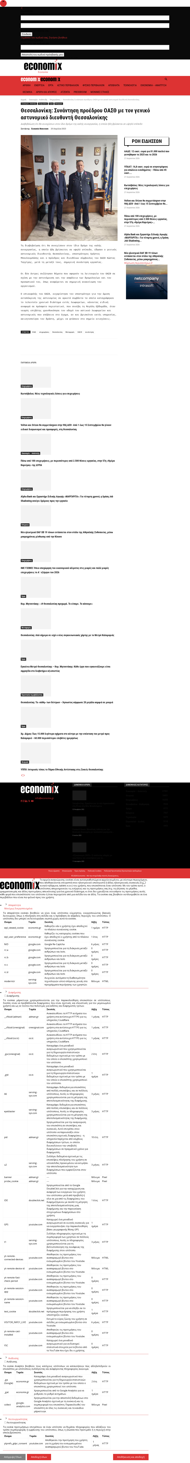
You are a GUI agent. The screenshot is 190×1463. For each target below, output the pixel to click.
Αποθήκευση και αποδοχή (131, 1457)
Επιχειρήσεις (55, 99)
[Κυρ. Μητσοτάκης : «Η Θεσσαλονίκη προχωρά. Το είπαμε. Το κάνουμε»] (69, 587)
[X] (53, 349)
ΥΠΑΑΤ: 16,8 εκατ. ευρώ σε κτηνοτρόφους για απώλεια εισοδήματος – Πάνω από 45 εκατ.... (146, 169)
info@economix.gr (44, 798)
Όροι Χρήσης (80, 871)
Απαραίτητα (14, 905)
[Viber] (72, 349)
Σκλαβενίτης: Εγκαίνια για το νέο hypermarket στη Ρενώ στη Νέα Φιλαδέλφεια (93, 804)
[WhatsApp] (65, 349)
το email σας (27, 51)
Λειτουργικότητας (18, 1419)
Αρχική (26, 85)
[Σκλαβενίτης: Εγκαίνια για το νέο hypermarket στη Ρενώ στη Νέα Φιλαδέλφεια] (95, 795)
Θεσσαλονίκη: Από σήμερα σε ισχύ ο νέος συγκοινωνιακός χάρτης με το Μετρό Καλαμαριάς (67, 635)
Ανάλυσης (13, 1358)
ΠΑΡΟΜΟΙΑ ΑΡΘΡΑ (28, 362)
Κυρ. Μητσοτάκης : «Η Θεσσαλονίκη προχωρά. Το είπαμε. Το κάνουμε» (57, 603)
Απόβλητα (113, 85)
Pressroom (80, 91)
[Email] (85, 349)
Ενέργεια (39, 85)
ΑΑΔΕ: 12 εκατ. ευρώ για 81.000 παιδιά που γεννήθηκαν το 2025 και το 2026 (146, 153)
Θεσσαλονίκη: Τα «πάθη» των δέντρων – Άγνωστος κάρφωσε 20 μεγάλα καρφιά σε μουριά (67, 702)
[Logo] (31, 80)
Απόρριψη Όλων (13, 1457)
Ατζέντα (65, 91)
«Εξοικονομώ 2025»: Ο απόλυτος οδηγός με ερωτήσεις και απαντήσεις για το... (92, 856)
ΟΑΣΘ (79, 332)
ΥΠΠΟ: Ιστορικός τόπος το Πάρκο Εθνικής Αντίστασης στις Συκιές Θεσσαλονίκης (62, 769)
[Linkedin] (78, 349)
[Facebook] (46, 349)
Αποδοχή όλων (39, 1457)
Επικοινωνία (67, 871)
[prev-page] (22, 775)
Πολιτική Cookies (94, 871)
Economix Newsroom (39, 128)
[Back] (22, 8)
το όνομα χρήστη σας (32, 21)
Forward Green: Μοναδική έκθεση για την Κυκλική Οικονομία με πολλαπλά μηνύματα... (93, 830)
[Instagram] (23, 801)
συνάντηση (89, 332)
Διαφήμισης (14, 992)
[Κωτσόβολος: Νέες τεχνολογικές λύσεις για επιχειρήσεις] (69, 377)
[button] (166, 79)
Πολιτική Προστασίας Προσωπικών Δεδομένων (123, 871)
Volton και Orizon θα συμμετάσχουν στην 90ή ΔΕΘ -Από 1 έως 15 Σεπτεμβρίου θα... (145, 202)
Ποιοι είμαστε (54, 871)
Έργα (50, 85)
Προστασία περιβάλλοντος (32, 695)
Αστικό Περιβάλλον (68, 85)
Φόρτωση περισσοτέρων (137, 262)
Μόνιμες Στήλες (100, 91)
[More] (98, 349)
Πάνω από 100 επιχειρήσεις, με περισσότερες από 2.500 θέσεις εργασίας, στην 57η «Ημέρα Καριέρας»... (145, 219)
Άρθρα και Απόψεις (46, 91)
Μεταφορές (58, 104)
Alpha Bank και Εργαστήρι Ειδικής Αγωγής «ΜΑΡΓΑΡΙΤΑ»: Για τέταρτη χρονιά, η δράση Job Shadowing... (146, 237)
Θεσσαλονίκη (57, 332)
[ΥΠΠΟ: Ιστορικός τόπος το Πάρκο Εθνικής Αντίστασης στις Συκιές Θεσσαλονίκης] (69, 753)
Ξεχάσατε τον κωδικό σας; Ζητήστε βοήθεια (44, 37)
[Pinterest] (59, 349)
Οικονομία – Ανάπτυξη (153, 85)
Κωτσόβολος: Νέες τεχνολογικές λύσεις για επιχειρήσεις (50, 393)
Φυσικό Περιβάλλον (93, 85)
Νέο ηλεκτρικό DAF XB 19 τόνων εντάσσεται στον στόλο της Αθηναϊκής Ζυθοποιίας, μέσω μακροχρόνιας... (143, 256)
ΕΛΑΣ (34, 332)
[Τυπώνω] (91, 349)
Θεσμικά (27, 91)
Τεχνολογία (130, 85)
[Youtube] (32, 801)
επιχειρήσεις (44, 332)
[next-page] (24, 775)
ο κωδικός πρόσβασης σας (35, 30)
